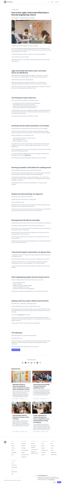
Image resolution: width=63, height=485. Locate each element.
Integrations (24, 457)
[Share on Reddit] (37, 363)
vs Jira (42, 443)
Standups (23, 448)
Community (14, 465)
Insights (23, 452)
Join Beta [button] (56, 1)
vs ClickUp (43, 452)
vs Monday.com (44, 450)
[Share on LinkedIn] (28, 363)
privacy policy (52, 479)
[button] (16, 350)
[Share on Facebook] (25, 363)
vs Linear (43, 445)
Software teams (34, 449)
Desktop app (14, 471)
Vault (13, 450)
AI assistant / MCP (25, 454)
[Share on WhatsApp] (31, 363)
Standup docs (27, 155)
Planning (23, 445)
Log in (52, 448)
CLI (12, 469)
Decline (54, 482)
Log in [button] (52, 1)
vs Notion (43, 454)
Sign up (52, 450)
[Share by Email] (34, 363)
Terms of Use (53, 452)
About (13, 445)
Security (52, 445)
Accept (59, 482)
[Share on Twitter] (22, 363)
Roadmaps (23, 443)
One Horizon (21, 314)
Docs (13, 454)
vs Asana (43, 448)
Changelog (14, 452)
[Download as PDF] (50, 18)
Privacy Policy (54, 454)
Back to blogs (15, 9)
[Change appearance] (48, 2)
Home (13, 443)
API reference (14, 467)
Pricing (13, 448)
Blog (52, 443)
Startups (33, 443)
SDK (12, 474)
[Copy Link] (40, 363)
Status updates (24, 450)
